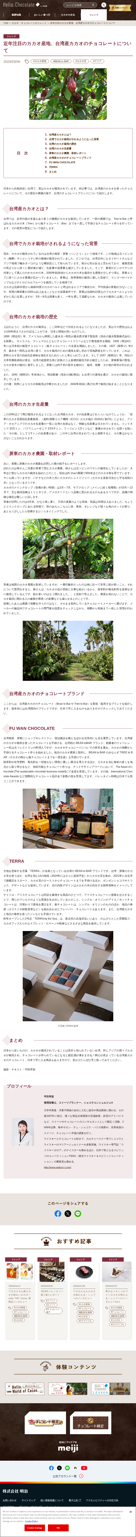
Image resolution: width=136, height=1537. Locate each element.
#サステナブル (85, 1321)
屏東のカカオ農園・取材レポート (67, 153)
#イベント (50, 1301)
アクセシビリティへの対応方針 (102, 1500)
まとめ (53, 171)
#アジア (97, 61)
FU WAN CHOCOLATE (62, 162)
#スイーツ (50, 1305)
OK (58, 1528)
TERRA (53, 167)
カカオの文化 (68, 14)
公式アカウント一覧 (65, 1476)
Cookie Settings (34, 1528)
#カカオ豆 (81, 61)
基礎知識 (16, 14)
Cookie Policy (31, 1521)
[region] (68, 1522)
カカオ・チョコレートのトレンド (29, 23)
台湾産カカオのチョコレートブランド (70, 157)
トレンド (94, 14)
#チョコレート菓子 (52, 1310)
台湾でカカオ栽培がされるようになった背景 (74, 139)
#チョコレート (20, 1312)
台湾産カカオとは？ (60, 134)
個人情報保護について (52, 1500)
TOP (5, 23)
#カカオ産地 (39, 61)
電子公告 (73, 1500)
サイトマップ (28, 1500)
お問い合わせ (10, 1500)
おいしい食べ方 (42, 14)
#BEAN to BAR (61, 61)
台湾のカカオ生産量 (60, 148)
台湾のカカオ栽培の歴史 (62, 143)
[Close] (130, 1511)
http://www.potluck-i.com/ (57, 1167)
